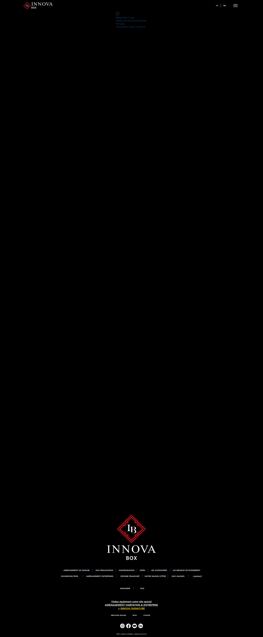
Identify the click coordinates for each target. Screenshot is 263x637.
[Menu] (235, 5)
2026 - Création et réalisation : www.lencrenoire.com (132, 634)
